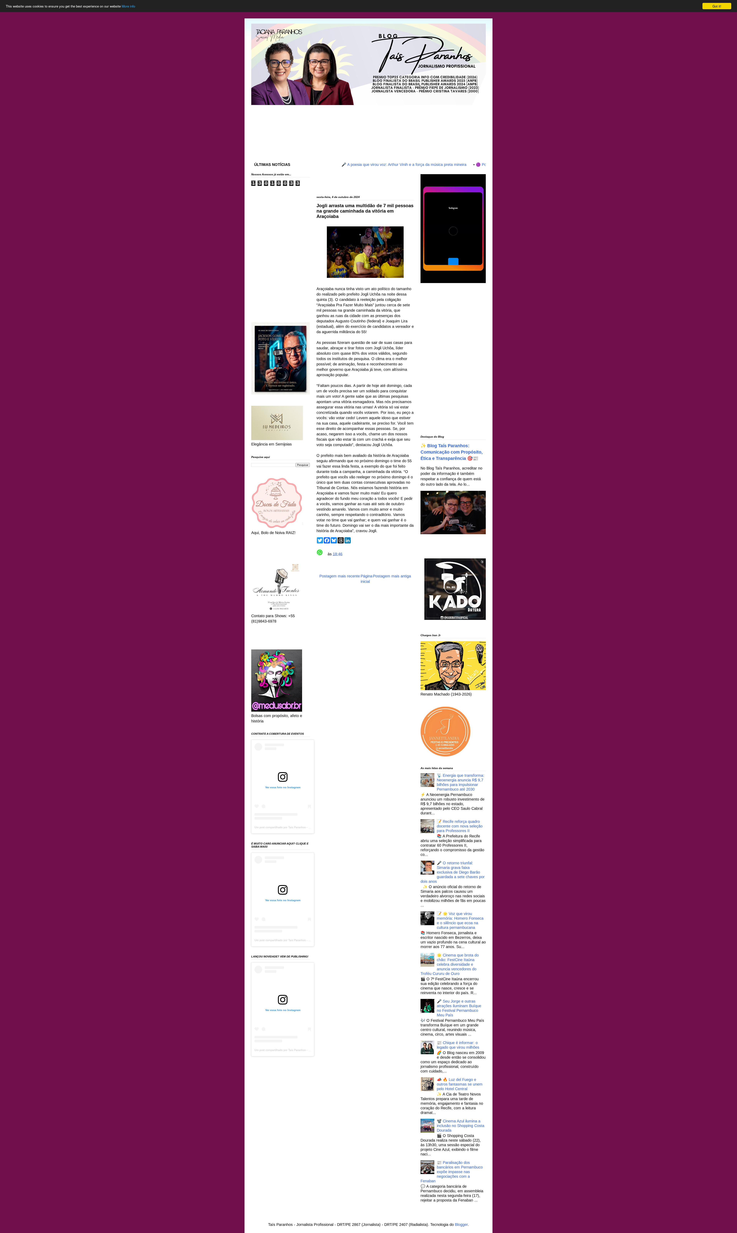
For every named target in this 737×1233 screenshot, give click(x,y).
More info (128, 6)
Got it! (716, 6)
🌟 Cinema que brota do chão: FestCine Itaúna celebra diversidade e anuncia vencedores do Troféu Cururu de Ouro (450, 964)
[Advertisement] (344, 130)
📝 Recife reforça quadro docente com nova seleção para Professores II (460, 826)
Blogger (461, 1224)
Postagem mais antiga (392, 576)
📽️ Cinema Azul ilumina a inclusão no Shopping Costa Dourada (460, 1125)
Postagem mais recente (339, 576)
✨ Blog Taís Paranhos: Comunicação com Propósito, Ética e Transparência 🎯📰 (452, 452)
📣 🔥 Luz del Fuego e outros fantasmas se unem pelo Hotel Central (460, 1084)
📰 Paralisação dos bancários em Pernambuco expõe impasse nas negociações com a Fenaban (452, 1171)
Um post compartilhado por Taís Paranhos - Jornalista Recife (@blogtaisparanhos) (304, 827)
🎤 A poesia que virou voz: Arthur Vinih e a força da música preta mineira (361, 164)
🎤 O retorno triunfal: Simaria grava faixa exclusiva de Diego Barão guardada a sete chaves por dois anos (453, 872)
